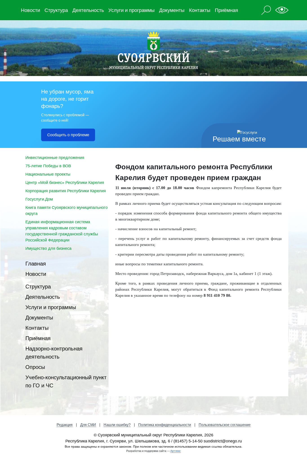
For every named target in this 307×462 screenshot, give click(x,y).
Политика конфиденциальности (164, 425)
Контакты (199, 10)
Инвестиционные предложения (54, 157)
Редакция (65, 425)
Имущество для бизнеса (48, 248)
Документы (172, 10)
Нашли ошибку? (117, 425)
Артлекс (175, 451)
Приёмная (226, 10)
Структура (56, 10)
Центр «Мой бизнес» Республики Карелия (64, 182)
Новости (30, 10)
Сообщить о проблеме (68, 135)
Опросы (35, 367)
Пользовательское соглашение (225, 425)
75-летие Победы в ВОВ (48, 166)
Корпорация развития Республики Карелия (65, 191)
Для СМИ (88, 425)
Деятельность (88, 10)
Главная (35, 264)
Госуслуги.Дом (39, 199)
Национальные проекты (47, 174)
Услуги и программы (131, 10)
